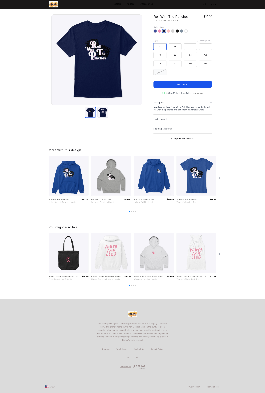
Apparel (131, 3)
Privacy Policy (194, 387)
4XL (190, 55)
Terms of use (213, 387)
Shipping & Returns (162, 128)
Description (158, 102)
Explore (117, 3)
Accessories (147, 3)
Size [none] (155, 40)
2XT (190, 63)
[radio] (159, 46)
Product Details (160, 119)
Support (106, 349)
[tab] (90, 112)
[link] (68, 176)
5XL (205, 55)
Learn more (198, 93)
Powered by (125, 366)
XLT (175, 63)
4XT (160, 72)
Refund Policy (156, 349)
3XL (175, 55)
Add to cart (183, 84)
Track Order (121, 349)
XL (206, 46)
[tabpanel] (96, 59)
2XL (160, 55)
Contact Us (139, 349)
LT (160, 63)
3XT (205, 63)
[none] (203, 40)
